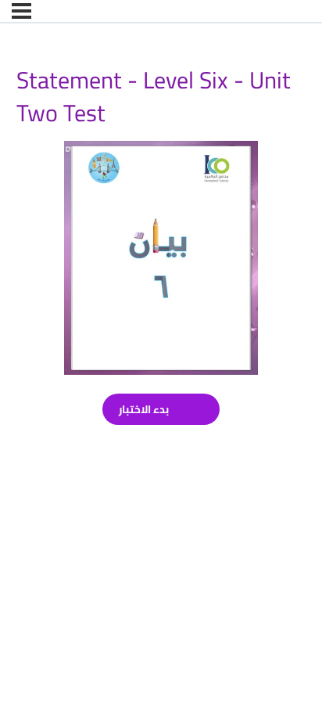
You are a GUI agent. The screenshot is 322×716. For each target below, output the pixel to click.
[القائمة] (21, 11)
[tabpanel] (161, 258)
